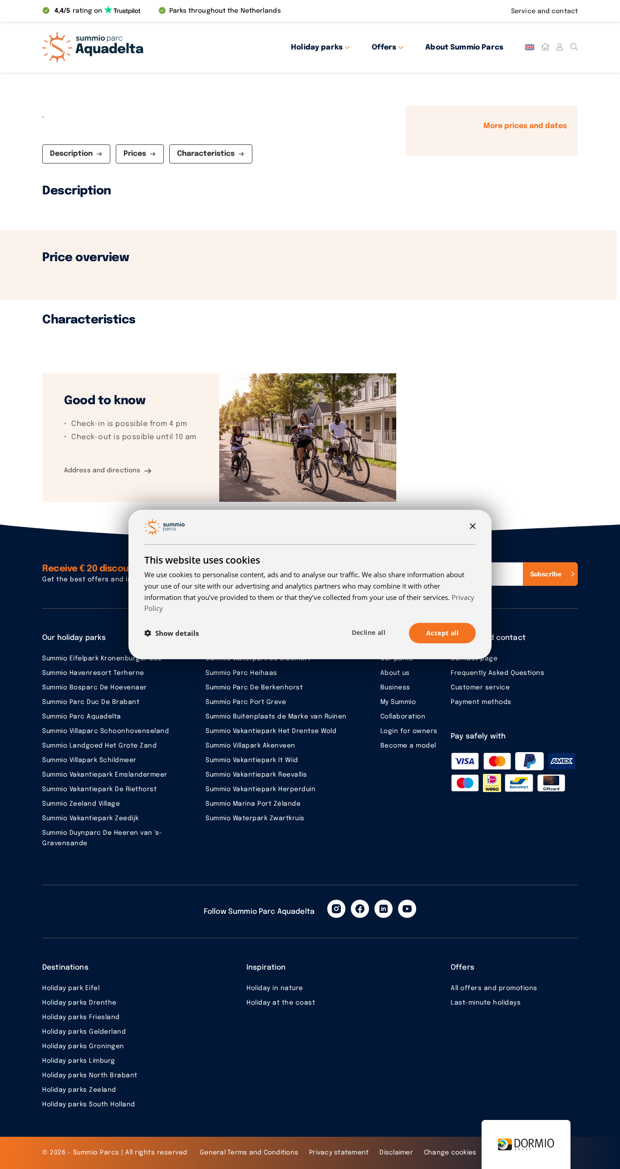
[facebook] (360, 909)
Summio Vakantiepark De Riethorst (99, 789)
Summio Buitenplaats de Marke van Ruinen (276, 716)
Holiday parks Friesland (81, 1017)
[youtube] (407, 909)
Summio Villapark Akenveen (250, 746)
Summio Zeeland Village (81, 804)
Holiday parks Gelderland (84, 1032)
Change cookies (450, 1152)
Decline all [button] (368, 632)
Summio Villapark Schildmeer (89, 760)
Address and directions (102, 470)
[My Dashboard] (559, 47)
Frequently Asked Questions (497, 673)
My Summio (398, 702)
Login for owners (409, 731)
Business (395, 687)
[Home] (545, 47)
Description (71, 154)
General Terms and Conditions (249, 1152)
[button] (171, 633)
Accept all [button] (442, 633)
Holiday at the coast (280, 1003)
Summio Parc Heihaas (241, 673)
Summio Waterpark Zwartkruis (255, 818)
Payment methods (481, 702)
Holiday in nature (274, 988)
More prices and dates (525, 126)
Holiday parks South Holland (88, 1104)
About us (395, 673)
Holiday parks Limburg (78, 1061)
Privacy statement (339, 1152)
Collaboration (403, 716)
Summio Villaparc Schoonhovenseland (105, 731)
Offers (384, 47)
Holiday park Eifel (70, 988)
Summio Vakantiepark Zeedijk (90, 818)
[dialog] (310, 584)
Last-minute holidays (486, 1003)
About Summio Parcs (464, 47)
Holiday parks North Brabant (90, 1075)
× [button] (472, 526)
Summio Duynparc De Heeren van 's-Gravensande (102, 838)
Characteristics (206, 154)
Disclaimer (396, 1152)
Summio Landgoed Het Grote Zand (99, 746)
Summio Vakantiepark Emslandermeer (104, 775)
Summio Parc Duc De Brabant (90, 702)
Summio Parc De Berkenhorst (254, 687)
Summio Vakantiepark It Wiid (252, 760)
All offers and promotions (494, 988)
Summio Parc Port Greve (246, 702)
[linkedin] (383, 909)
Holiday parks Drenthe (79, 1003)
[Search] (574, 47)
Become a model (408, 746)
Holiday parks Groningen (83, 1046)
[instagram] (336, 909)
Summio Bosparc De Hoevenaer (94, 687)
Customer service (480, 687)
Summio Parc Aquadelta (81, 716)
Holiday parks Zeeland (79, 1090)
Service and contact (544, 11)
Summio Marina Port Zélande (253, 804)
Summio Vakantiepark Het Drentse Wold (271, 731)
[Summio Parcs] (124, 47)
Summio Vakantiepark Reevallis (256, 775)
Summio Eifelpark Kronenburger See (102, 658)
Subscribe (545, 574)
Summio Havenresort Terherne (93, 673)
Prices (134, 154)
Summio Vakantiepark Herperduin (260, 789)
